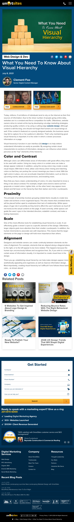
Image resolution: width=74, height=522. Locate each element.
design (45, 144)
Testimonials (32, 460)
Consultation (18, 107)
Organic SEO (5, 466)
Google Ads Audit (47, 107)
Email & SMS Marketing (8, 469)
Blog (52, 469)
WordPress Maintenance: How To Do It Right (16, 489)
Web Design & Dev (16, 56)
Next (68, 442)
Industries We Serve (57, 466)
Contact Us (31, 469)
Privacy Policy (44, 515)
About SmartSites (33, 457)
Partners (54, 463)
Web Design (5, 459)
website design (53, 126)
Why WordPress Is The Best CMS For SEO (15, 495)
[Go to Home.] (12, 519)
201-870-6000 (64, 3)
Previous (65, 442)
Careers (30, 466)
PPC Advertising (6, 462)
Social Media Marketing (8, 472)
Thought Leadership (57, 457)
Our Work (54, 460)
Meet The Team (33, 463)
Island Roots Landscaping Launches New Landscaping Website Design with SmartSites (30, 484)
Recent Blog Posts (11, 477)
